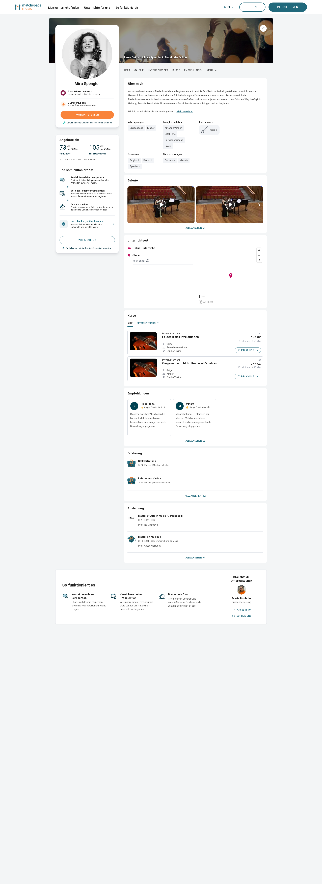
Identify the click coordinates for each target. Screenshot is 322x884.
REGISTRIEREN (287, 7)
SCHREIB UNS (243, 615)
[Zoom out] (259, 255)
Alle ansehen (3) (195, 228)
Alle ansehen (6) (195, 557)
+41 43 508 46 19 (241, 609)
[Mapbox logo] (206, 302)
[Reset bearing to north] (259, 260)
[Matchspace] (28, 7)
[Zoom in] (259, 250)
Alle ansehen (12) (195, 495)
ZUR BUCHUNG (87, 240)
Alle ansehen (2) (195, 440)
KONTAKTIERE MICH (87, 114)
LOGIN (252, 7)
